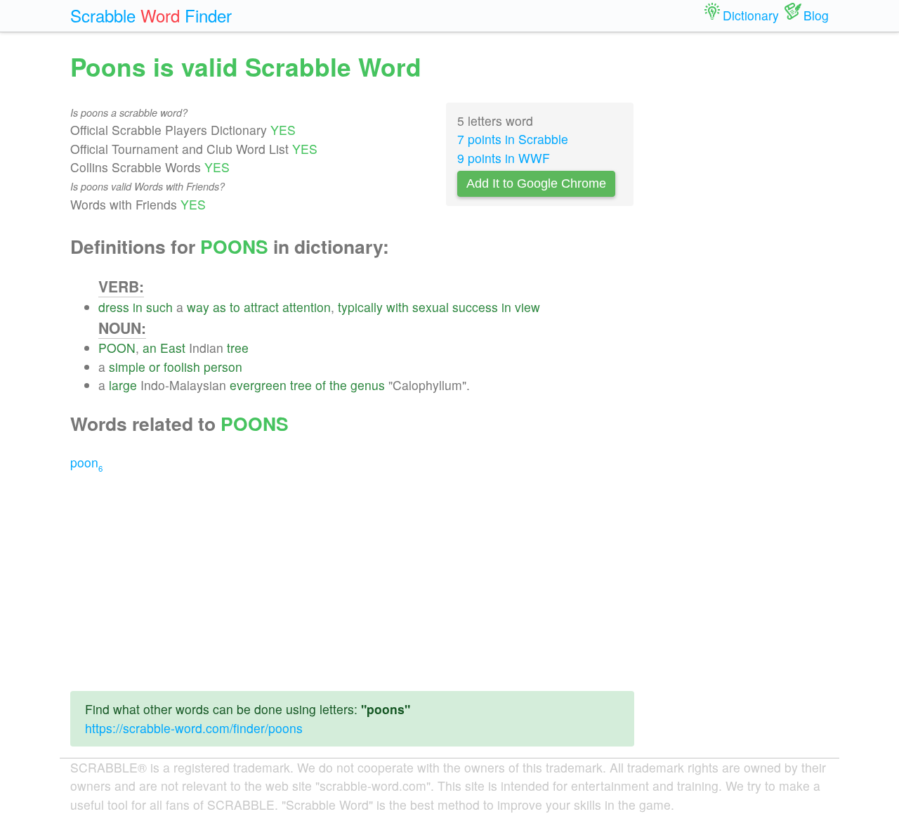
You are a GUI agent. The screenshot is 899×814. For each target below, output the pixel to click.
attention (306, 307)
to (235, 307)
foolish (182, 366)
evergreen (258, 385)
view (527, 307)
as (219, 307)
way (198, 307)
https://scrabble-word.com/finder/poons (194, 728)
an (150, 347)
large (123, 385)
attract (261, 307)
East (172, 347)
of (320, 385)
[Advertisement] (352, 581)
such (159, 307)
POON (117, 347)
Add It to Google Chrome (536, 183)
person (223, 366)
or (154, 366)
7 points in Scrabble (512, 139)
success (475, 307)
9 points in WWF (503, 158)
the (338, 385)
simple (127, 366)
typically (360, 307)
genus (367, 385)
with (397, 307)
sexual (430, 307)
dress (113, 307)
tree (238, 347)
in (138, 307)
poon (86, 462)
